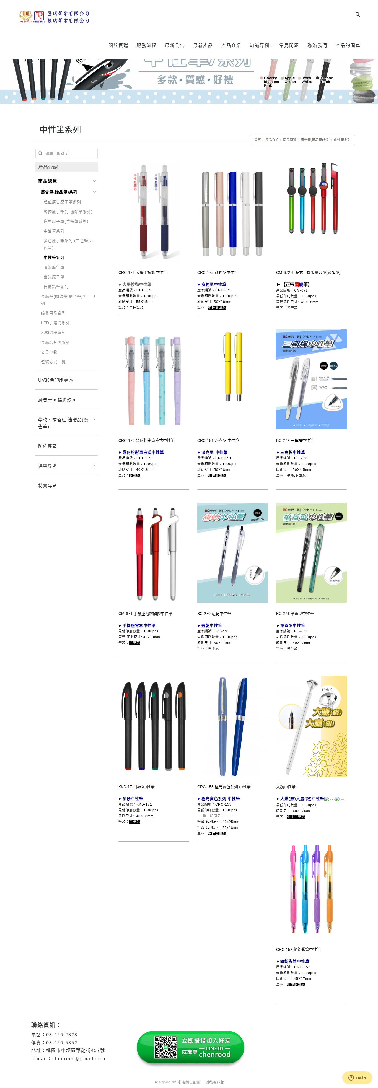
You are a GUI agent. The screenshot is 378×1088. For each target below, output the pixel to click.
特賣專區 (47, 485)
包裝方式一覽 (53, 362)
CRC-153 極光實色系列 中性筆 (224, 787)
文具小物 (49, 352)
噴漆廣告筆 (54, 267)
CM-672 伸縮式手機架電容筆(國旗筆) (308, 272)
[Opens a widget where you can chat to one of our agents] (357, 1078)
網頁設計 (193, 1082)
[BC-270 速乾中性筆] (232, 552)
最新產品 (203, 45)
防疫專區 (47, 446)
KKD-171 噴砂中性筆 (136, 787)
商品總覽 (289, 140)
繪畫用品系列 (53, 313)
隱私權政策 (215, 1082)
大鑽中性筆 (286, 787)
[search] (359, 15)
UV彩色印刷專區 (55, 380)
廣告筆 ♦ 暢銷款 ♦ (57, 400)
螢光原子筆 (54, 277)
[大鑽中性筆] (311, 726)
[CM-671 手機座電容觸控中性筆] (153, 553)
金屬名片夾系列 (55, 342)
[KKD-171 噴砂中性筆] (153, 726)
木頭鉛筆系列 (53, 332)
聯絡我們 (317, 45)
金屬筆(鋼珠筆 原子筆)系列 (64, 300)
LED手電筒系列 (55, 323)
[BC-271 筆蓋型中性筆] (311, 552)
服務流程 (147, 45)
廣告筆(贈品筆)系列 (315, 140)
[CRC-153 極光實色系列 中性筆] (232, 726)
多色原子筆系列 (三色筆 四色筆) (69, 244)
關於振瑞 (118, 45)
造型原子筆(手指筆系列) (66, 221)
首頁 (257, 140)
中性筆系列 (342, 140)
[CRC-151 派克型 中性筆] (232, 366)
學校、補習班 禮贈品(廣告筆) (63, 423)
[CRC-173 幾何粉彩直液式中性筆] (153, 379)
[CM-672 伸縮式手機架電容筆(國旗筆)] (311, 213)
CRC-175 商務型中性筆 (217, 272)
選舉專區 (47, 466)
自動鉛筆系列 (56, 286)
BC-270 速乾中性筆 (214, 613)
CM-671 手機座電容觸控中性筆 (145, 613)
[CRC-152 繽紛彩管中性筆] (311, 888)
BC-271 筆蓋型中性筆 (295, 613)
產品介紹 (231, 45)
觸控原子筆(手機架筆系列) (68, 211)
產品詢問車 (348, 45)
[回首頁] (55, 17)
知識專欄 (260, 45)
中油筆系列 (54, 231)
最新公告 (175, 45)
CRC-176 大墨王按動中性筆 (142, 272)
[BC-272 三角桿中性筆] (311, 379)
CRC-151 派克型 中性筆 (218, 440)
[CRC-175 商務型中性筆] (232, 211)
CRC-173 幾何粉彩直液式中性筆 (146, 440)
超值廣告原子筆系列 (62, 202)
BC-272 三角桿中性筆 (295, 440)
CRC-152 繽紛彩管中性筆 (298, 949)
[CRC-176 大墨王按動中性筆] (153, 213)
